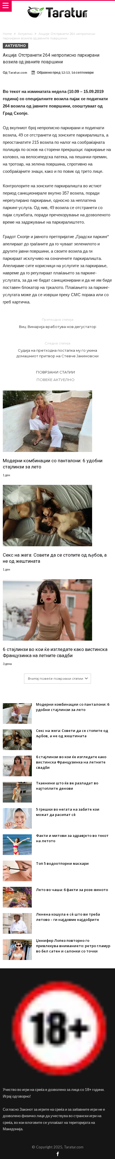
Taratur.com (17, 72)
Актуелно (25, 34)
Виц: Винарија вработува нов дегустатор (57, 323)
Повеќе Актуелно (56, 379)
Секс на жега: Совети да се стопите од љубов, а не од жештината (55, 558)
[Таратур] (57, 6)
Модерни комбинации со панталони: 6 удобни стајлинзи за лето (52, 464)
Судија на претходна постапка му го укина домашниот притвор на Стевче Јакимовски (57, 349)
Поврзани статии (55, 372)
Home (7, 34)
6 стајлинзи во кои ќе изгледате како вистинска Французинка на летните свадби (55, 652)
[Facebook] (57, 1154)
